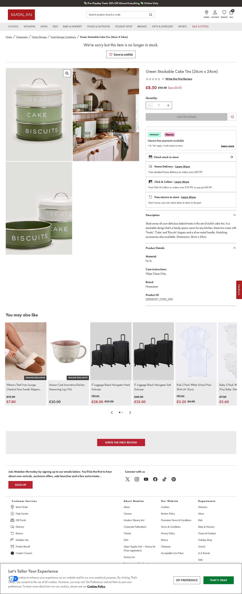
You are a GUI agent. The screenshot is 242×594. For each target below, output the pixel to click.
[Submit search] (151, 14)
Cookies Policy (96, 586)
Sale (200, 559)
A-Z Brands (204, 553)
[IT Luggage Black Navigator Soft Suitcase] (153, 351)
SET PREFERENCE (187, 580)
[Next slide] (130, 412)
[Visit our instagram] (136, 479)
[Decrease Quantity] (149, 105)
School (201, 546)
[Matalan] (21, 14)
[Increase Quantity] (168, 105)
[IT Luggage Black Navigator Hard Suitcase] (111, 351)
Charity (127, 533)
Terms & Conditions (171, 526)
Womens (202, 507)
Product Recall (23, 546)
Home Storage (39, 37)
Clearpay (165, 546)
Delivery (20, 526)
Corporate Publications (135, 526)
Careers (128, 513)
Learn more (227, 146)
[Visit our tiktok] (164, 479)
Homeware (22, 37)
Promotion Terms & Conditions (176, 520)
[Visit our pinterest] (173, 479)
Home (9, 37)
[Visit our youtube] (146, 479)
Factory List (129, 557)
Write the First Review (178, 79)
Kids (200, 520)
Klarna (164, 539)
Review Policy (168, 513)
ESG (126, 539)
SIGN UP (20, 485)
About (127, 507)
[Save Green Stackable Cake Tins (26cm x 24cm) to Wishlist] (110, 54)
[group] (11, 399)
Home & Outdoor (207, 533)
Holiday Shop (205, 539)
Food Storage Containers (63, 37)
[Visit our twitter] (127, 479)
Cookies (165, 507)
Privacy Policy (168, 533)
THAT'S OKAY (219, 580)
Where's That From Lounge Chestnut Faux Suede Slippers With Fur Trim (23, 387)
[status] (159, 105)
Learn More (182, 166)
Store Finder (22, 507)
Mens (201, 513)
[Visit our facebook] (155, 479)
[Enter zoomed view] (67, 73)
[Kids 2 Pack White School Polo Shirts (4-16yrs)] (196, 351)
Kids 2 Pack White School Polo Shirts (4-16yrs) (194, 387)
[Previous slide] (112, 412)
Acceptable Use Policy (172, 553)
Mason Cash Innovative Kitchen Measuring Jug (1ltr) (67, 387)
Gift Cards (21, 520)
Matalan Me (22, 539)
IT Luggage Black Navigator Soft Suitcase (152, 387)
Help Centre (22, 513)
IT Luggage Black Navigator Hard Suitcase (111, 387)
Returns (19, 533)
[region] (121, 578)
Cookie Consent (24, 553)
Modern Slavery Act (134, 520)
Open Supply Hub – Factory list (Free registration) (139, 548)
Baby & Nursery (206, 526)
